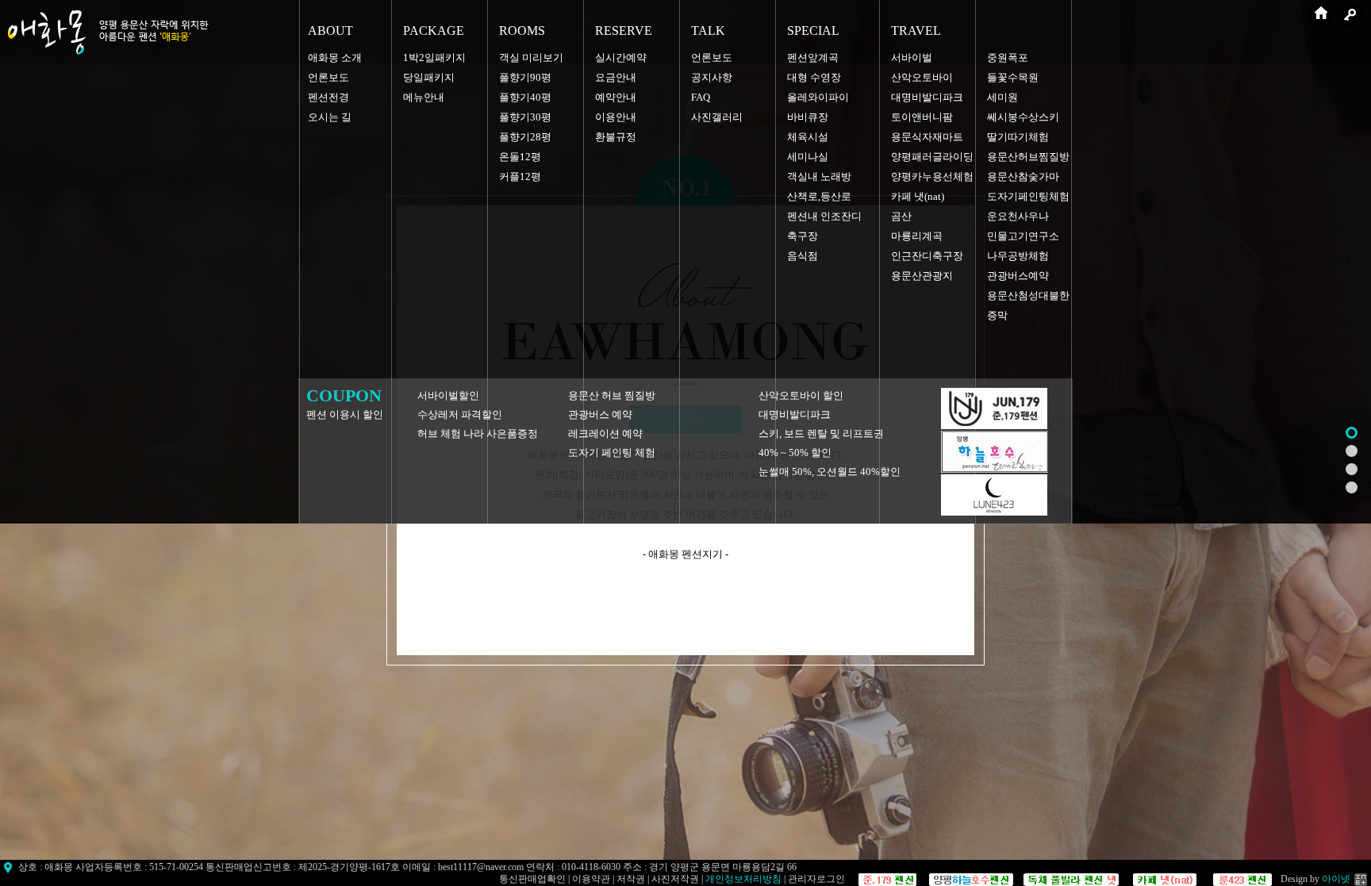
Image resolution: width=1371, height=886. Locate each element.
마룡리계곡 (917, 236)
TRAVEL (916, 30)
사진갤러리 (717, 117)
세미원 (1002, 97)
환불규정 (615, 137)
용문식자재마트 (927, 137)
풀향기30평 (525, 117)
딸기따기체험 (1018, 137)
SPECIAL (813, 30)
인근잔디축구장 (927, 256)
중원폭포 (1007, 57)
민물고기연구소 (1023, 236)
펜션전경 (328, 97)
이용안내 (615, 117)
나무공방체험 (1018, 256)
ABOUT (330, 30)
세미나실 (807, 157)
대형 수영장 (814, 77)
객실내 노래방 (819, 176)
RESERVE (623, 30)
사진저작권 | (678, 878)
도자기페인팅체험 (1028, 196)
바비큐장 (807, 117)
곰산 (901, 216)
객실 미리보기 (531, 57)
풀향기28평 (525, 137)
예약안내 (615, 97)
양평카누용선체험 (932, 176)
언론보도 (328, 77)
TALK (708, 30)
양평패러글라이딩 (932, 157)
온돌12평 (520, 157)
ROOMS (522, 30)
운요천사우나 (1018, 216)
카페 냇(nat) (917, 196)
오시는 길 (329, 117)
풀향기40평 (525, 97)
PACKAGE (433, 30)
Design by (1315, 878)
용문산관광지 (922, 276)
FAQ (700, 97)
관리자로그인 (816, 878)
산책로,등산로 (819, 196)
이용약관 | (594, 878)
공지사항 (711, 77)
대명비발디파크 (927, 97)
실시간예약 (621, 57)
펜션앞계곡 (813, 57)
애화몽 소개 (335, 57)
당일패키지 (429, 77)
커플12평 (520, 176)
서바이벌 (911, 57)
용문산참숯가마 (1023, 176)
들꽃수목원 (1013, 77)
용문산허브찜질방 (1028, 157)
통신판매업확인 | (535, 878)
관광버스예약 (1018, 276)
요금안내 (615, 77)
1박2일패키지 (434, 57)
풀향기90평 (525, 77)
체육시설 (807, 137)
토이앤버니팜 (922, 117)
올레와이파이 (818, 97)
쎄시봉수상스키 (1023, 117)
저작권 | (633, 878)
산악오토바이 (922, 77)
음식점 (802, 256)
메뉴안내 (423, 97)
